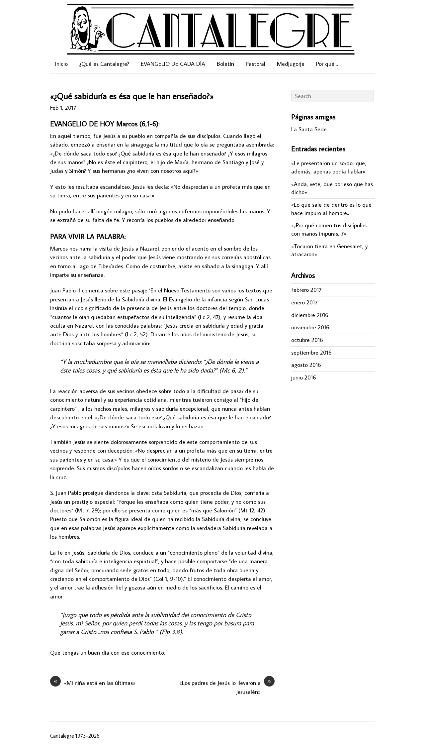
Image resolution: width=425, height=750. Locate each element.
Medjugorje (290, 63)
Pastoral (255, 63)
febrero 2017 (306, 289)
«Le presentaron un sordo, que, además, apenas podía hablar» (328, 167)
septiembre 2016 (311, 352)
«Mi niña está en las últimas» (94, 683)
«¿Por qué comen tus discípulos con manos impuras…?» (329, 229)
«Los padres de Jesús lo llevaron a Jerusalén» (225, 687)
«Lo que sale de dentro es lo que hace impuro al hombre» (331, 209)
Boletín (225, 63)
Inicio (61, 63)
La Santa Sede (309, 129)
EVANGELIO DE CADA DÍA (173, 63)
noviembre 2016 (310, 327)
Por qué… (327, 63)
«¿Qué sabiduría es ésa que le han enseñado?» (132, 95)
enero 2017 (304, 302)
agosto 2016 (306, 365)
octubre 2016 (307, 340)
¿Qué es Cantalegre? (104, 63)
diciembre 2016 (309, 315)
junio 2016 (303, 377)
